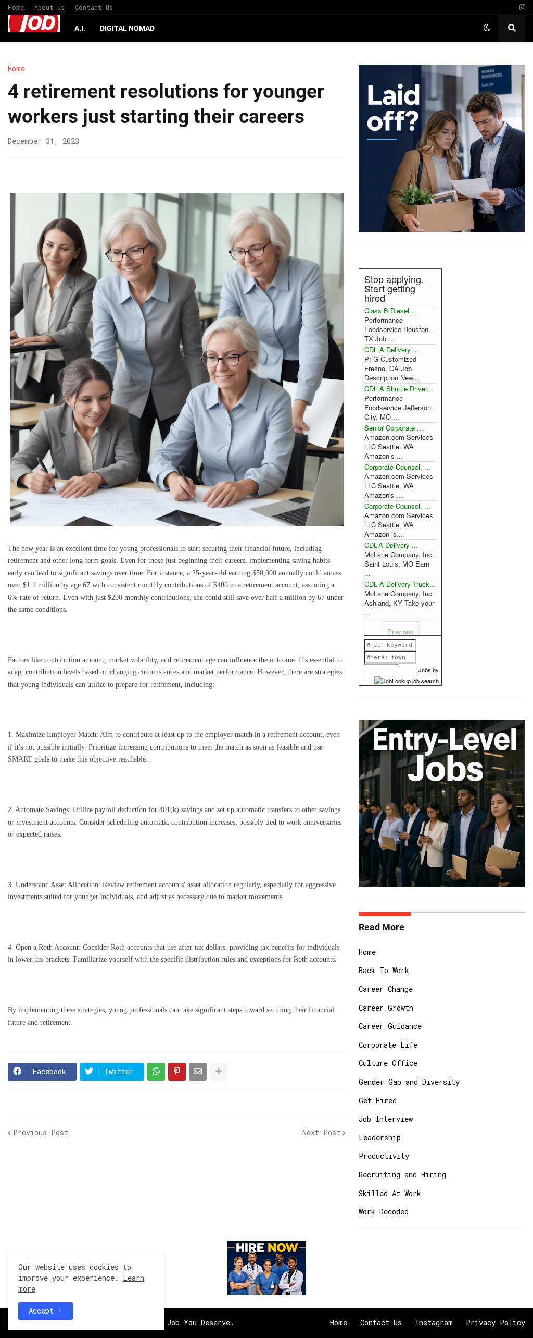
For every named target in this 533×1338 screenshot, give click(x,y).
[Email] (198, 1072)
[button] (486, 28)
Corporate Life (388, 1045)
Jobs (424, 670)
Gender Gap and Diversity (409, 1082)
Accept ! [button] (45, 1311)
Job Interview (386, 1119)
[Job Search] (406, 679)
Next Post (321, 1132)
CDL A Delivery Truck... (400, 584)
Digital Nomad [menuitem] (127, 28)
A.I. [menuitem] (79, 28)
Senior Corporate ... (393, 428)
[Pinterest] (177, 1072)
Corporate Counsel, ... (397, 467)
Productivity (384, 1156)
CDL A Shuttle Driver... (398, 389)
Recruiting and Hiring (402, 1175)
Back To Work (384, 970)
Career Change (386, 989)
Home (16, 7)
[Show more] (218, 1072)
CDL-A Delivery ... (391, 545)
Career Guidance (390, 1026)
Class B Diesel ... (390, 310)
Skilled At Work (390, 1193)
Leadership (380, 1138)
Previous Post (40, 1132)
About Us (49, 7)
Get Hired (378, 1101)
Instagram (434, 1323)
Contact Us (94, 7)
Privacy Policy (495, 1323)
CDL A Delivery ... (391, 349)
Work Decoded (384, 1212)
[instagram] (522, 7)
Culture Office (388, 1063)
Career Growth (386, 1008)
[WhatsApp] (156, 1072)
